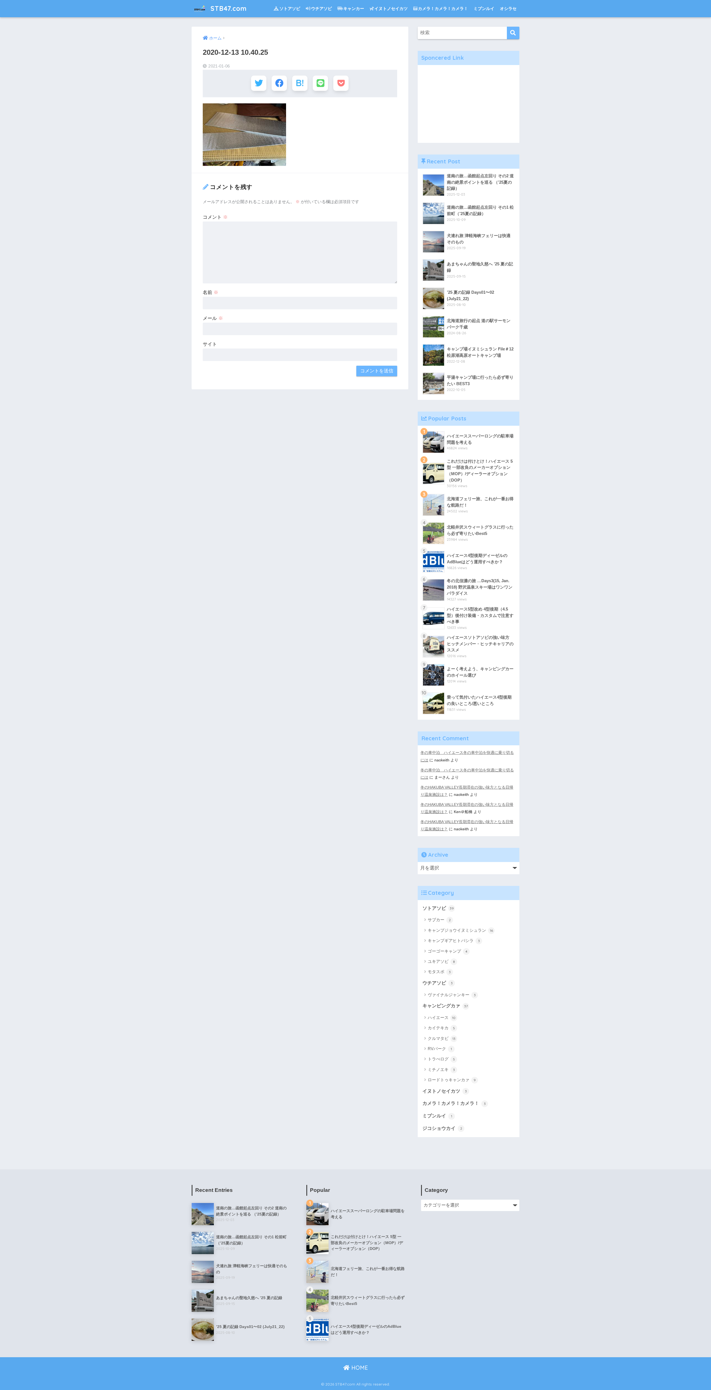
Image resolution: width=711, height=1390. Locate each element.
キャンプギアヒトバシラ (454, 940)
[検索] (513, 33)
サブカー (439, 919)
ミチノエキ (441, 1069)
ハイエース (441, 1017)
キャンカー (353, 8)
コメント (215, 217)
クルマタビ (441, 1038)
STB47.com (228, 8)
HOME (359, 1367)
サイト (210, 344)
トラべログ (441, 1059)
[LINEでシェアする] (320, 83)
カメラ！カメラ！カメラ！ (443, 8)
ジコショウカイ (442, 1128)
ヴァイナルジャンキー (452, 994)
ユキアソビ (441, 961)
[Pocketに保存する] (341, 83)
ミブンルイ (484, 8)
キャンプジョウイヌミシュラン (460, 930)
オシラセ (508, 8)
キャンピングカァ (445, 1005)
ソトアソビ (289, 8)
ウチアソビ (321, 8)
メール (213, 318)
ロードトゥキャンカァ (452, 1079)
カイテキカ (441, 1027)
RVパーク (440, 1048)
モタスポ (439, 971)
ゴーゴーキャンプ (447, 951)
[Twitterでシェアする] (258, 83)
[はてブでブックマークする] (299, 83)
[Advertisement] (468, 104)
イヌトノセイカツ (391, 8)
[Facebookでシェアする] (279, 83)
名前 (210, 292)
